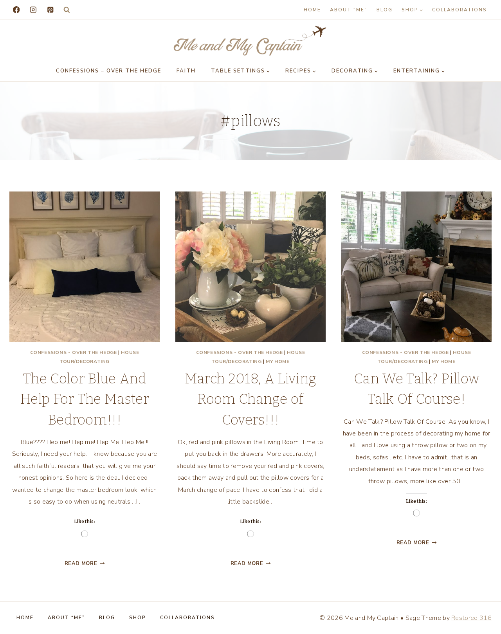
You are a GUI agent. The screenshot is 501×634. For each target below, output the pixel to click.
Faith (186, 70)
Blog (385, 10)
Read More (85, 563)
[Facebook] (16, 9)
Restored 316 (471, 618)
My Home (277, 361)
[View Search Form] (66, 10)
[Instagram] (33, 9)
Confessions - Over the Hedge (73, 352)
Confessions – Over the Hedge (108, 70)
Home (312, 10)
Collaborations (459, 10)
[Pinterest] (50, 9)
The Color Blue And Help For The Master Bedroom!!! (84, 399)
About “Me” (348, 10)
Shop (137, 617)
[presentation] (84, 266)
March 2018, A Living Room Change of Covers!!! (250, 399)
